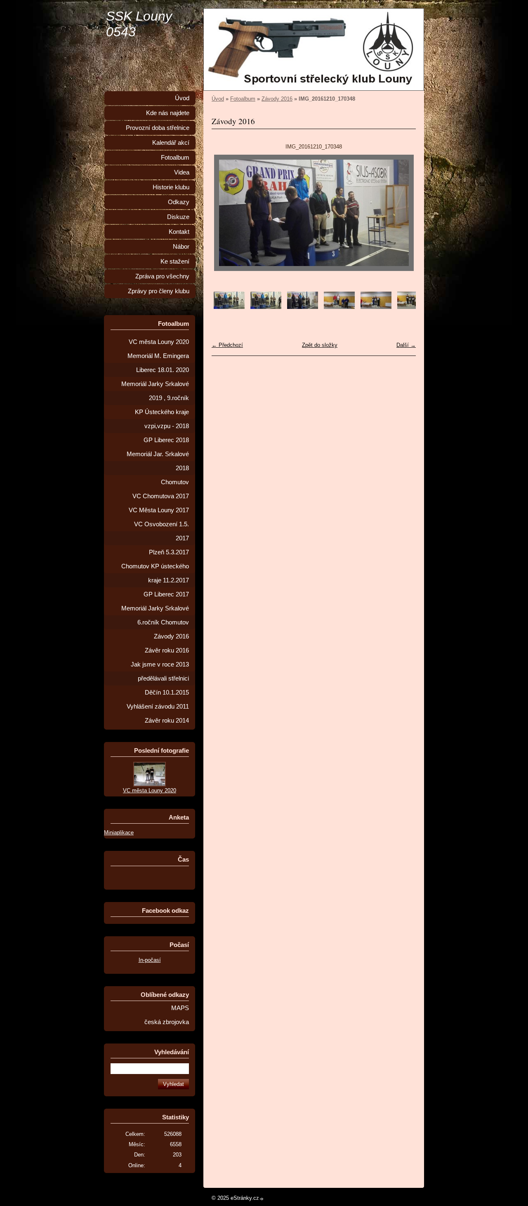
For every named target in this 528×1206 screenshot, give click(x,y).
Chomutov (175, 482)
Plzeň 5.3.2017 (169, 552)
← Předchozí (227, 345)
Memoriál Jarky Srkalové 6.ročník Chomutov (155, 615)
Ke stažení (174, 261)
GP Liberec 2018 (166, 440)
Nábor (181, 246)
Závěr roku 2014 (167, 720)
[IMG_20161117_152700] (339, 307)
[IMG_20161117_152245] (412, 307)
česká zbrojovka (166, 1022)
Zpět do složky (319, 345)
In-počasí (150, 960)
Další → (406, 345)
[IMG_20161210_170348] (302, 307)
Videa (181, 172)
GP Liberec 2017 (166, 594)
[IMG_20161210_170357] (265, 307)
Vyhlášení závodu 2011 (158, 706)
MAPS (180, 1008)
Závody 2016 (277, 99)
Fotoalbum (242, 99)
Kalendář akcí (170, 142)
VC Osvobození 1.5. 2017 (161, 531)
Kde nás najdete (167, 113)
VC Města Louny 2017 (159, 510)
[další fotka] (402, 213)
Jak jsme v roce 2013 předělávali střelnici (160, 671)
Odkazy (178, 202)
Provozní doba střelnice (157, 128)
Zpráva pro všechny (162, 276)
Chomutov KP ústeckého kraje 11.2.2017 (155, 573)
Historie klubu (171, 187)
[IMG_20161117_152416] (376, 307)
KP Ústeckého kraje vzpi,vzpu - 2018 (162, 419)
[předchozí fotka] (225, 213)
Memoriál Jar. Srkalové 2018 (158, 461)
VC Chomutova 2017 (160, 496)
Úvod (218, 99)
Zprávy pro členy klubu (158, 291)
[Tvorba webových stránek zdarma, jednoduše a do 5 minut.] (262, 1199)
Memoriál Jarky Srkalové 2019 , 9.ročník (155, 391)
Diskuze (178, 217)
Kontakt (179, 231)
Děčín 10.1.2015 (167, 692)
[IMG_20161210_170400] (229, 307)
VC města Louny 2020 (159, 342)
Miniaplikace (119, 832)
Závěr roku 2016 (167, 650)
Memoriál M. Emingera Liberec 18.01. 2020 (158, 363)
